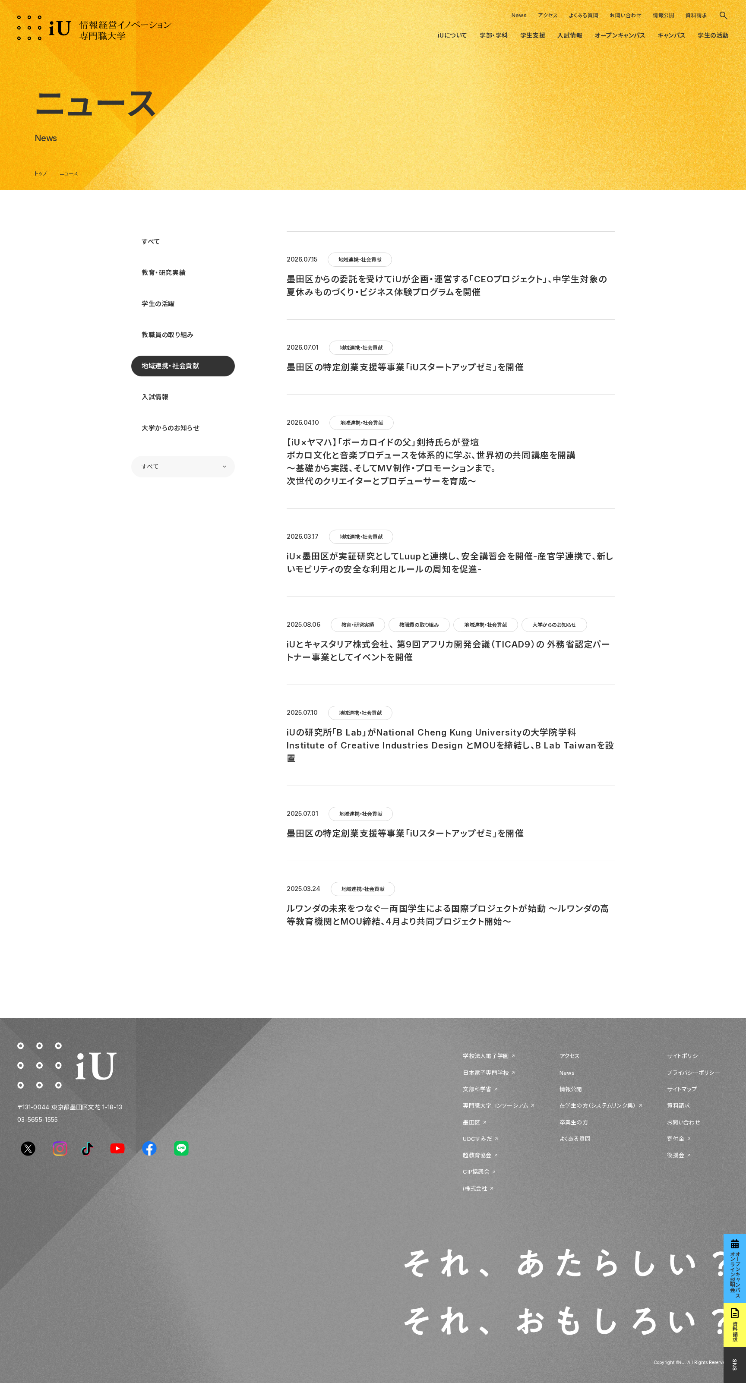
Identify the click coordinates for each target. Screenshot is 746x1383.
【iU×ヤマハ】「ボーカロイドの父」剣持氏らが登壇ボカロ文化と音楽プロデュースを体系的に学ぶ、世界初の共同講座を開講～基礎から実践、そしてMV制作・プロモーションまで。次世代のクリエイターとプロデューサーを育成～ (431, 461)
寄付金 (675, 1139)
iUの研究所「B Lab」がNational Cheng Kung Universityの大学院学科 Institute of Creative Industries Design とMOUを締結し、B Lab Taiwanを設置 (450, 745)
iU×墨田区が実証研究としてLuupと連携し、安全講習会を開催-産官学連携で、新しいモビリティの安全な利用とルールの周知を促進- (450, 563)
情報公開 (663, 15)
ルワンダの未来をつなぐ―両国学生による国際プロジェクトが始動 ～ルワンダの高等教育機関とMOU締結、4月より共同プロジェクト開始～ (448, 915)
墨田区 (471, 1122)
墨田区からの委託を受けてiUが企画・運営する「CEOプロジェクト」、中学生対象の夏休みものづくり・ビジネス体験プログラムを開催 (447, 285)
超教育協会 (477, 1155)
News (519, 15)
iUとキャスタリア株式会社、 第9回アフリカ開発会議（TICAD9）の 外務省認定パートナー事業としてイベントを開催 (449, 651)
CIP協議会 (476, 1171)
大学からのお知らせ (170, 428)
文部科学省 (477, 1089)
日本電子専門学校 (486, 1073)
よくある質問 (583, 15)
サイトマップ (682, 1089)
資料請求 (696, 15)
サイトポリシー (685, 1056)
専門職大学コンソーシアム (495, 1105)
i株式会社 (475, 1188)
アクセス (548, 15)
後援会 (675, 1155)
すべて (151, 241)
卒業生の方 (574, 1122)
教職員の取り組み (168, 335)
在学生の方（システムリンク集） (598, 1105)
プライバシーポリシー (693, 1073)
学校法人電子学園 (486, 1056)
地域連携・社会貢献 (170, 366)
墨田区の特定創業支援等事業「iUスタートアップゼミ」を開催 (405, 367)
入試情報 (155, 397)
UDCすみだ (477, 1139)
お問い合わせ (626, 15)
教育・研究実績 (164, 272)
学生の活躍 (158, 304)
